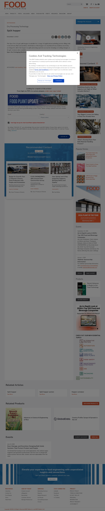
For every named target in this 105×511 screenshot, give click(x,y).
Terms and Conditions (41, 70)
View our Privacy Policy (54, 76)
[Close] (77, 53)
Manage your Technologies (44, 80)
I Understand (59, 80)
